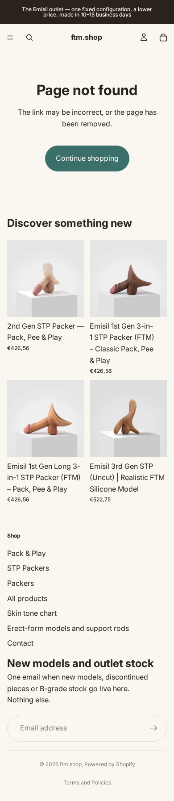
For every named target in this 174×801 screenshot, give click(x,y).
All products (27, 597)
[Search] (29, 37)
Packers (20, 582)
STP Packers (28, 567)
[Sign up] (153, 727)
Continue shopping (87, 158)
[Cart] (163, 37)
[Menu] (10, 37)
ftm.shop (71, 764)
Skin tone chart (32, 613)
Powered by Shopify (109, 764)
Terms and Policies (87, 782)
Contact (20, 642)
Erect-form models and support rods (68, 627)
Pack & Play (26, 552)
